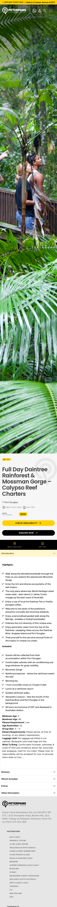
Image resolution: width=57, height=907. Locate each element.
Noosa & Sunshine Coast (21, 858)
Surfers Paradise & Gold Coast (24, 865)
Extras (4, 786)
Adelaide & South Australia (23, 879)
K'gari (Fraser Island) (20, 855)
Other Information (10, 793)
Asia (11, 897)
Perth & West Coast (19, 883)
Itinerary (5, 772)
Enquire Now (28, 533)
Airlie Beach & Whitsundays (23, 848)
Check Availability (28, 523)
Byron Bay (14, 869)
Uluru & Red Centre (19, 844)
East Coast (15, 837)
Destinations (13, 831)
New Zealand (16, 893)
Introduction (7, 553)
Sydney (13, 872)
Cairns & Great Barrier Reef (23, 851)
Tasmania (14, 886)
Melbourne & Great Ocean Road (24, 876)
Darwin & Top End (18, 840)
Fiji (11, 890)
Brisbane (14, 862)
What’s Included (9, 779)
